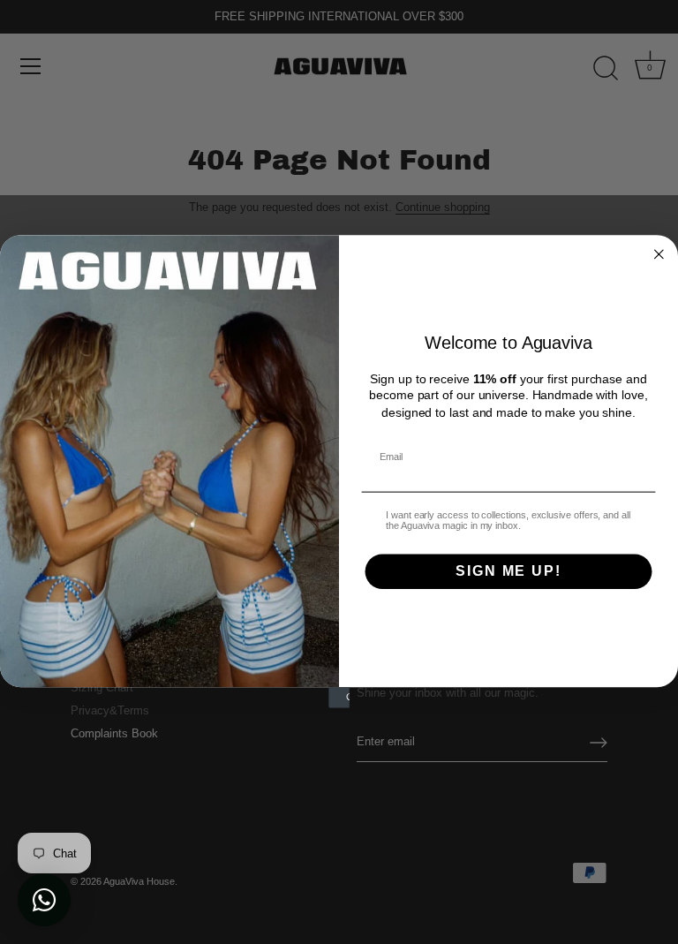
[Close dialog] (659, 254)
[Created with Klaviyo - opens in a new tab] (339, 698)
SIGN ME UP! (508, 571)
